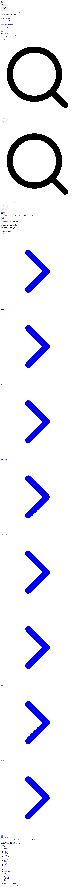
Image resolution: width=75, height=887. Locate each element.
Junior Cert (13, 12)
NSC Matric (25, 12)
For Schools (6, 856)
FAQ (5, 865)
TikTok (7, 877)
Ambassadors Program (9, 850)
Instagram (7, 875)
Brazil (17, 216)
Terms (5, 864)
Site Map (17, 885)
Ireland (3, 216)
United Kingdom (11, 216)
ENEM (6, 12)
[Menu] (1, 220)
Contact (5, 866)
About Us (6, 860)
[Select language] (3, 213)
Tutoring (5, 852)
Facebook (7, 871)
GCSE (9, 12)
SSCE (36, 12)
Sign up (16, 221)
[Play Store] (15, 844)
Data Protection (4, 885)
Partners (5, 861)
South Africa (29, 216)
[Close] (14, 202)
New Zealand (36, 216)
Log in (2, 217)
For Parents (6, 855)
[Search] (1, 126)
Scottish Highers (31, 12)
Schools (2, 17)
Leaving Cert (19, 12)
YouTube (7, 878)
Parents (2, 39)
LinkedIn (7, 880)
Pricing (5, 39)
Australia (22, 216)
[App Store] (5, 844)
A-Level (2, 12)
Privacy (5, 863)
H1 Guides (6, 853)
